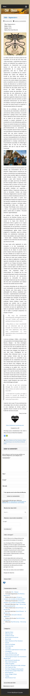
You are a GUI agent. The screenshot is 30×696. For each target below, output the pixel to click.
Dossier (7, 642)
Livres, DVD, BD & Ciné (11, 653)
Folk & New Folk (9, 646)
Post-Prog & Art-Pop (10, 667)
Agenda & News (9, 632)
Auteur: (6, 28)
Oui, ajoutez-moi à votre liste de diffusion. (15, 492)
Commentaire (6, 457)
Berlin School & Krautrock (11, 637)
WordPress (14, 692)
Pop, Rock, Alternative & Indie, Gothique (15, 665)
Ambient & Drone (9, 635)
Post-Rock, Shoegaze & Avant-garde (14, 669)
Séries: (6, 26)
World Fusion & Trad (10, 677)
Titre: (5, 24)
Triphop (7, 676)
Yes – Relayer (15, 592)
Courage (20, 692)
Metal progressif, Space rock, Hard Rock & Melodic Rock (15, 441)
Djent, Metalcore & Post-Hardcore (14, 440)
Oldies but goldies (9, 663)
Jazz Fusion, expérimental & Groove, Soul (15, 649)
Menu (4, 6)
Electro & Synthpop (10, 644)
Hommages (8, 648)
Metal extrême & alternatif (12, 655)
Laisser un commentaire (20, 21)
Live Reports (8, 651)
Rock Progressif (9, 672)
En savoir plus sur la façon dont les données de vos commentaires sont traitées (14, 502)
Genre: (6, 30)
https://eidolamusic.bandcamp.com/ (15, 425)
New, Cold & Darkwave (11, 662)
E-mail (5, 479)
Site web (5, 486)
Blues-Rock (8, 639)
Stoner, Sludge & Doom (11, 674)
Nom (4, 473)
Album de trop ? (9, 634)
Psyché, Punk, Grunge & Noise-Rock (14, 670)
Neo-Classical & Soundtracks (12, 660)
